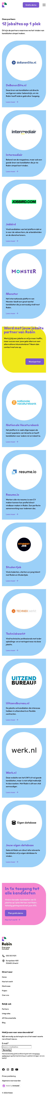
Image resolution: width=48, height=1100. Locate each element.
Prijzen (4, 991)
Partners (5, 1009)
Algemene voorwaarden (11, 1081)
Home (4, 977)
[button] (43, 5)
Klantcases (6, 986)
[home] (4, 4)
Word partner (35, 361)
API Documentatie (9, 1018)
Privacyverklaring (9, 1076)
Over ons (5, 995)
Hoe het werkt (7, 981)
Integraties (6, 1013)
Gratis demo (30, 5)
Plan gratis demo (15, 913)
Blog (3, 1022)
